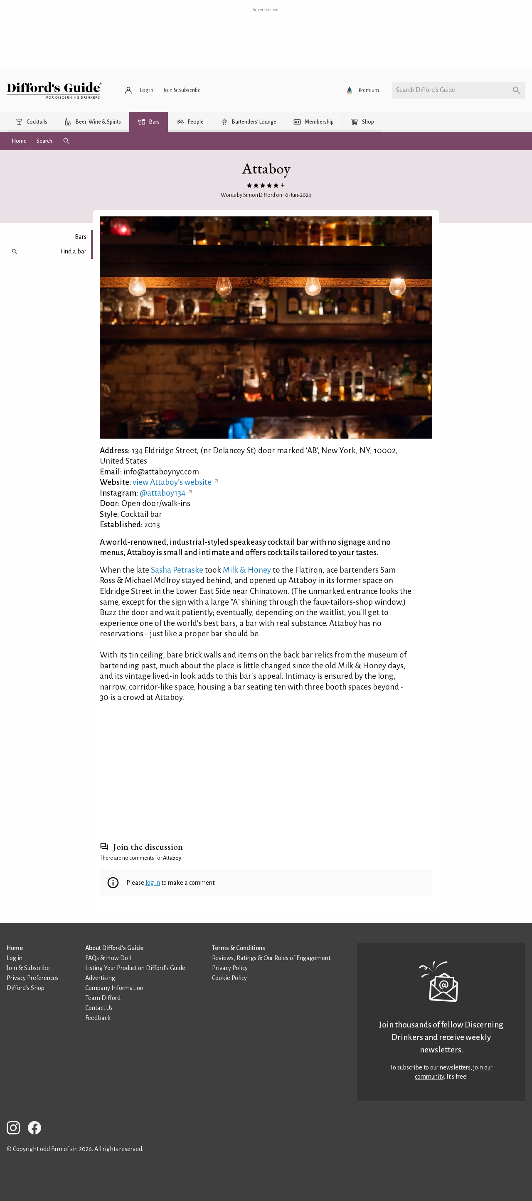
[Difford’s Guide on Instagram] (17, 1129)
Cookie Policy (229, 978)
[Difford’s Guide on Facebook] (38, 1129)
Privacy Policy (230, 968)
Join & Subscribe (28, 968)
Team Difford (103, 998)
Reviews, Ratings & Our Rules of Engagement (271, 958)
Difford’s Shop (25, 988)
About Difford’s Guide (114, 948)
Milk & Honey (247, 570)
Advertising (100, 978)
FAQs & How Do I (108, 958)
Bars (80, 236)
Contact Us (99, 1008)
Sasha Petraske (177, 570)
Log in (14, 958)
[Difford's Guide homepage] (54, 90)
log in (152, 882)
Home (15, 948)
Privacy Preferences (33, 978)
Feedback (98, 1018)
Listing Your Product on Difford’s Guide (135, 968)
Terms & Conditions (238, 948)
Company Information (114, 988)
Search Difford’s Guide (425, 90)
